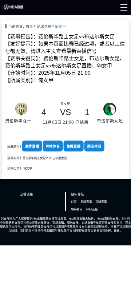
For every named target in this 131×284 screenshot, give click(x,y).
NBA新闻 (77, 209)
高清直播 (32, 146)
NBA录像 (92, 209)
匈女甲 (60, 26)
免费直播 (73, 146)
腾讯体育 (94, 146)
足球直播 (44, 26)
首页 (29, 26)
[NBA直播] (14, 9)
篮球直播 (101, 202)
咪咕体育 (53, 146)
